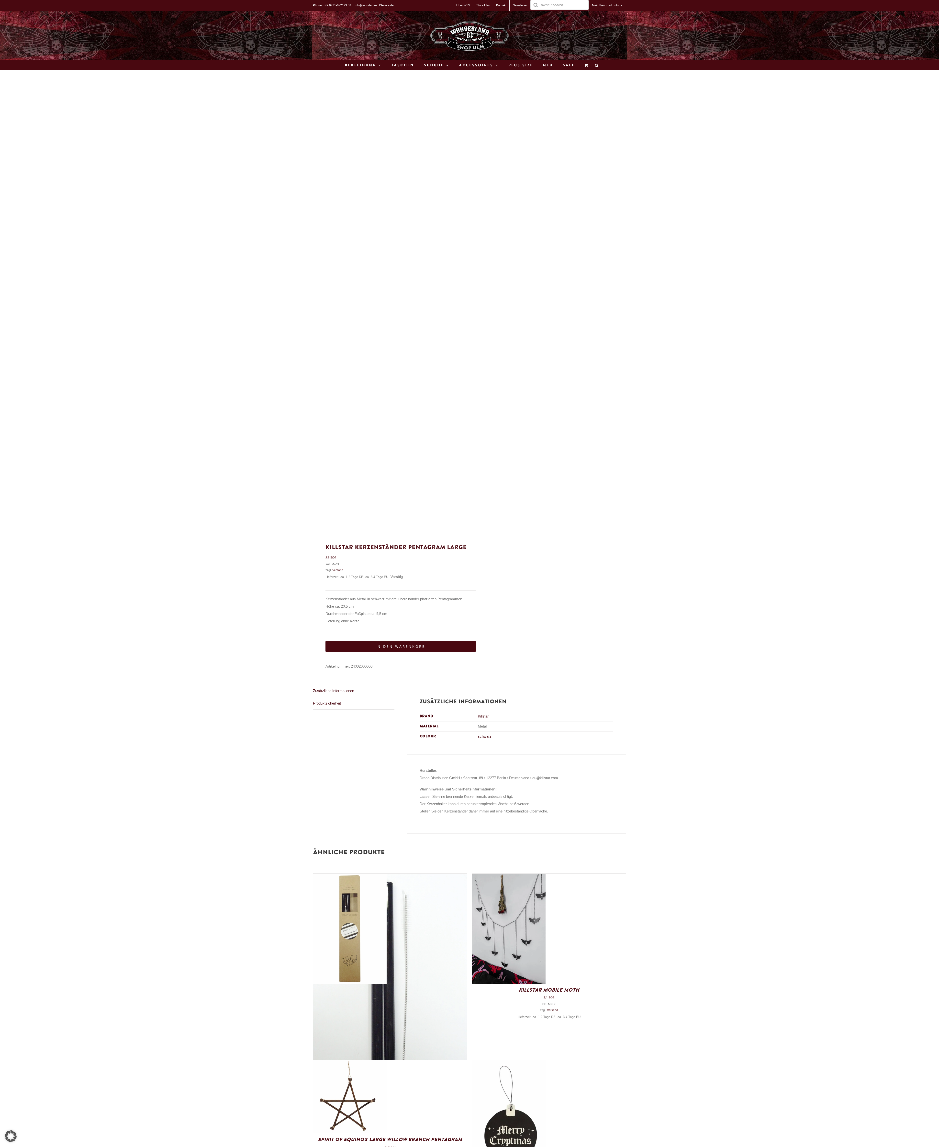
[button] (11, 1136)
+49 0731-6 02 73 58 (337, 5)
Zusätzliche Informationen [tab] (333, 691)
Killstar (483, 716)
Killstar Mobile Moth (549, 990)
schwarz (485, 736)
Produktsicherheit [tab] (327, 703)
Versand (337, 570)
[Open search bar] (596, 65)
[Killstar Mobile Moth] (509, 877)
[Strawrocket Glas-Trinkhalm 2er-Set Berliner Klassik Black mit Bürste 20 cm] (350, 877)
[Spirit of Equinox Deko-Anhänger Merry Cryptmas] (509, 1063)
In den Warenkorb (400, 646)
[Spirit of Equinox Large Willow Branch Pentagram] (350, 1063)
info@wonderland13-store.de (374, 5)
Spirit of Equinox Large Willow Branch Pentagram (390, 1139)
